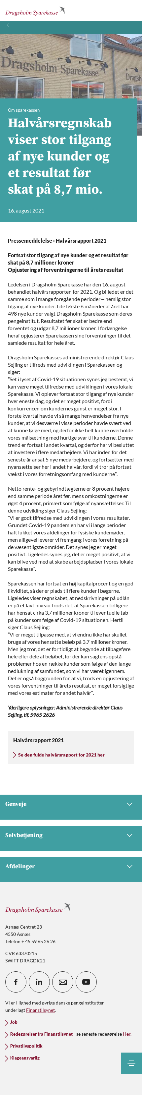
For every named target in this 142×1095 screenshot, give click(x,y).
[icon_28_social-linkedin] (39, 982)
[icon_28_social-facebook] (15, 982)
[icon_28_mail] (62, 982)
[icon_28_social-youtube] (86, 982)
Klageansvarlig (25, 1058)
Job (14, 1022)
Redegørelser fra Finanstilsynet (41, 1034)
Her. (127, 1034)
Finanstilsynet (40, 1010)
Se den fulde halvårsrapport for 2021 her (61, 755)
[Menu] (131, 1063)
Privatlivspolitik (26, 1046)
